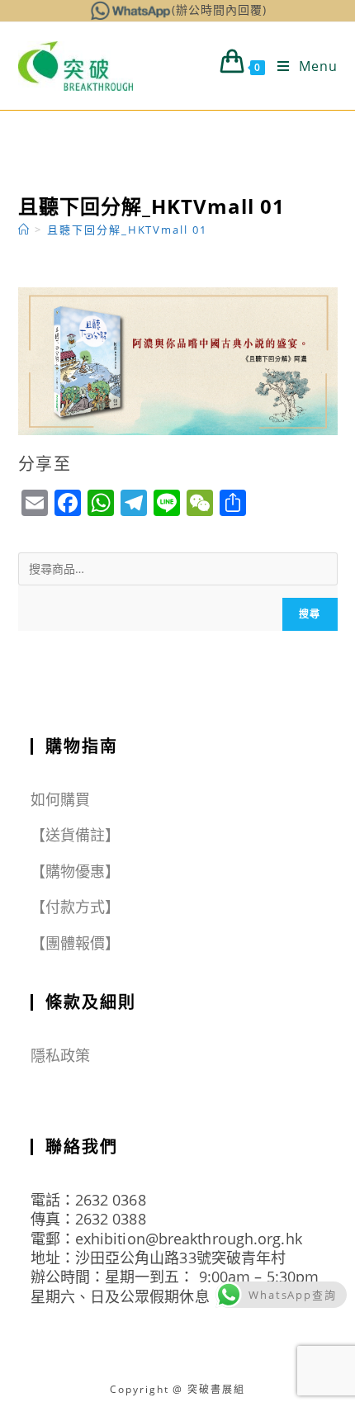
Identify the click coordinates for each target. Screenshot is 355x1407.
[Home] (24, 229)
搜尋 (309, 614)
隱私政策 (60, 1055)
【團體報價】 (76, 943)
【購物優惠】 (76, 871)
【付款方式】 (76, 907)
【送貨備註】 (76, 835)
